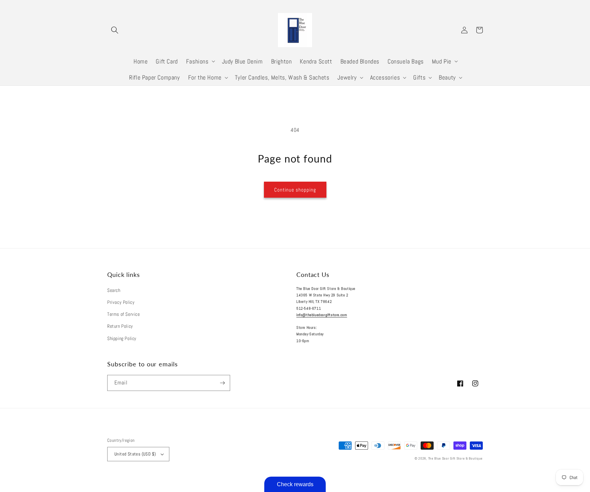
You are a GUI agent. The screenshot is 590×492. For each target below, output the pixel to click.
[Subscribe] (222, 383)
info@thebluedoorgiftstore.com (321, 314)
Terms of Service (123, 314)
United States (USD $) (135, 454)
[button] (114, 30)
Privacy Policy (121, 302)
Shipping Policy (122, 338)
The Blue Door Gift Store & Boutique (455, 458)
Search (114, 290)
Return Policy (120, 326)
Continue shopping (295, 189)
